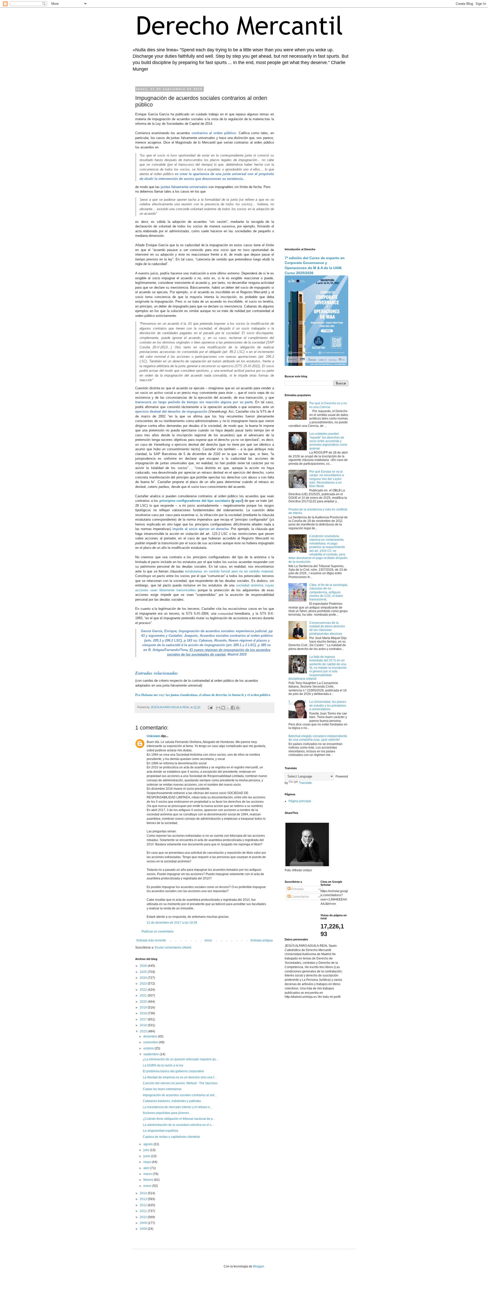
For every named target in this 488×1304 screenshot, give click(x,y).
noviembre (151, 1042)
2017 (144, 1019)
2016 (144, 1025)
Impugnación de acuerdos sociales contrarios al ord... (180, 1095)
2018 (144, 1013)
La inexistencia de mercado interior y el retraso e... (177, 1107)
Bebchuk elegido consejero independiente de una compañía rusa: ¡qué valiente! (317, 737)
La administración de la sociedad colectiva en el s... (178, 1125)
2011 (144, 1211)
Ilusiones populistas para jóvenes (166, 1113)
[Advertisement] (316, 164)
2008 (144, 1229)
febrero (148, 1180)
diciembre (150, 1036)
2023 (144, 983)
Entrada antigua (262, 940)
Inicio (208, 940)
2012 (144, 1205)
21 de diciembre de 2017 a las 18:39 (172, 922)
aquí (238, 501)
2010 (144, 1217)
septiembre (151, 1054)
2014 (144, 1193)
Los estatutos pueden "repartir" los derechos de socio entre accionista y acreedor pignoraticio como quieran (328, 441)
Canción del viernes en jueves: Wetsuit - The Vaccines (180, 1083)
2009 (144, 1223)
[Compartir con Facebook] (232, 707)
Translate (305, 783)
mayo (147, 1162)
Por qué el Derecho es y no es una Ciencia (328, 405)
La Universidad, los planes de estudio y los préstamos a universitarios (327, 705)
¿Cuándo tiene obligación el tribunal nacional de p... (179, 1119)
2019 (144, 1007)
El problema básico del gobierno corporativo (173, 1071)
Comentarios (300, 896)
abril (146, 1168)
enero (147, 1186)
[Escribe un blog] (223, 707)
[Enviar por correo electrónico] (218, 707)
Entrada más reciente (151, 940)
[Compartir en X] (228, 707)
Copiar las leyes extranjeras (162, 1089)
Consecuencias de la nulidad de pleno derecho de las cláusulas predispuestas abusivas (327, 628)
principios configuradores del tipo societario (194, 501)
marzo (148, 1174)
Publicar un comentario (158, 931)
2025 (144, 972)
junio (147, 1156)
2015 (144, 1031)
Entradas (297, 889)
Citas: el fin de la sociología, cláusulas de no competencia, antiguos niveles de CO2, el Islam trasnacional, (328, 592)
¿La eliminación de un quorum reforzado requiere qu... (180, 1059)
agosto (148, 1144)
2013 (144, 1199)
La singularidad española (160, 1130)
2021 (144, 995)
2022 (144, 989)
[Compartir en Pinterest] (237, 707)
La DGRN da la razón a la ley (163, 1065)
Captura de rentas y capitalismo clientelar (171, 1137)
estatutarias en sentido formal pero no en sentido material (229, 571)
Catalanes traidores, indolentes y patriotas (172, 1101)
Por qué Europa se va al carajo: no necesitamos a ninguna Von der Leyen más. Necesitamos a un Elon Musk (326, 479)
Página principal (299, 801)
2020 (144, 1001)
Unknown (153, 736)
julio (146, 1150)
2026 (144, 966)
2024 (144, 978)
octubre (149, 1048)
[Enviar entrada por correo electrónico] (210, 707)
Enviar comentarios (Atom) (173, 947)
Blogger (258, 1266)
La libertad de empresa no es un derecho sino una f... (179, 1077)
